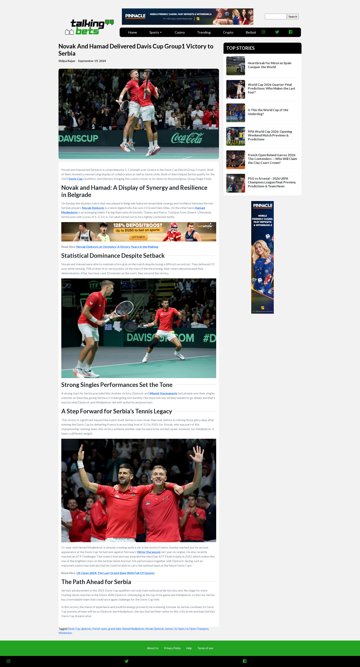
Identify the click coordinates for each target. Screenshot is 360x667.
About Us (152, 648)
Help (189, 648)
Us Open (179, 628)
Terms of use (205, 648)
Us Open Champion (196, 628)
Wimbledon (65, 633)
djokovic (86, 628)
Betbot (251, 32)
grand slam (114, 628)
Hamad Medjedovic (133, 628)
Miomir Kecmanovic (163, 393)
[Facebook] (292, 32)
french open (99, 628)
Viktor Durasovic (149, 552)
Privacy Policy (172, 648)
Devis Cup (74, 628)
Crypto (228, 32)
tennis (169, 628)
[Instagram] (264, 32)
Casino (180, 32)
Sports (154, 32)
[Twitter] (278, 32)
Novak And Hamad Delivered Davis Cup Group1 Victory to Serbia (135, 49)
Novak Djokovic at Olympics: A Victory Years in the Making (117, 246)
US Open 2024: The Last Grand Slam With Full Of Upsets (115, 573)
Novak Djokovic (93, 208)
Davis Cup (76, 178)
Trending (204, 32)
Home (132, 32)
